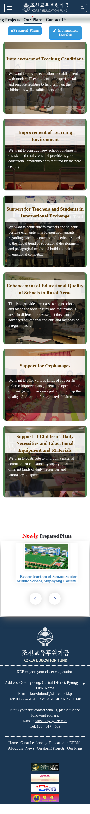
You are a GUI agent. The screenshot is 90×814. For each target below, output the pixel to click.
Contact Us (56, 19)
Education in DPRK (64, 743)
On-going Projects (51, 748)
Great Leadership (33, 743)
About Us (15, 748)
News (29, 748)
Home (13, 743)
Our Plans (33, 19)
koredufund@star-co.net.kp (51, 693)
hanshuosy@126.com (51, 721)
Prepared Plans (26, 30)
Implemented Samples (67, 32)
